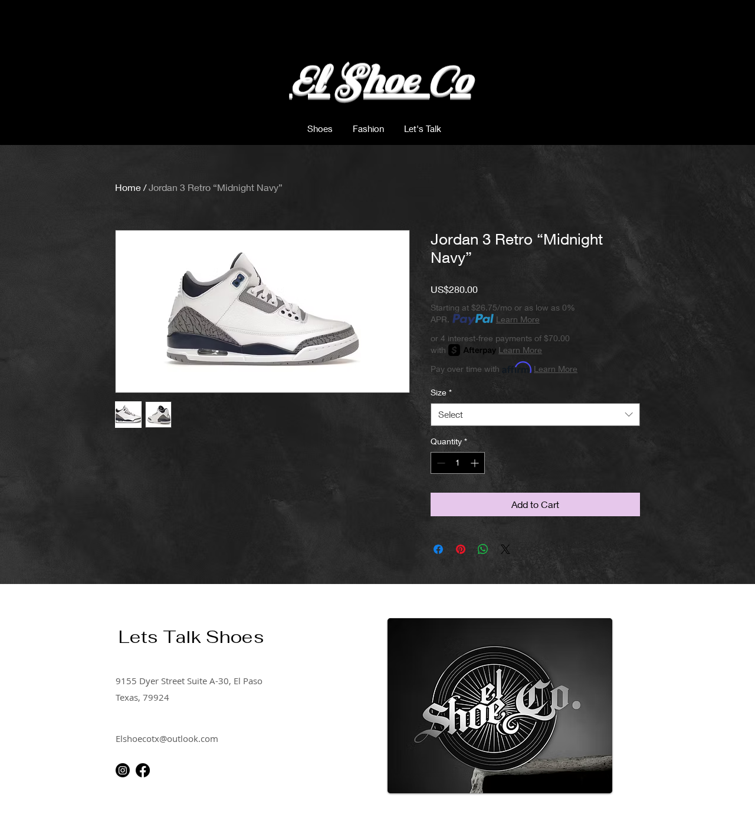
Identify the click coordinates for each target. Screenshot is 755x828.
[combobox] (535, 414)
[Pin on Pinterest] (461, 549)
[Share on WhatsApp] (483, 549)
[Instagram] (123, 770)
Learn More (518, 319)
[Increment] (475, 463)
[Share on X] (505, 549)
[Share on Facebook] (438, 549)
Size (441, 392)
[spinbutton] (457, 463)
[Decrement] (439, 463)
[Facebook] (143, 770)
